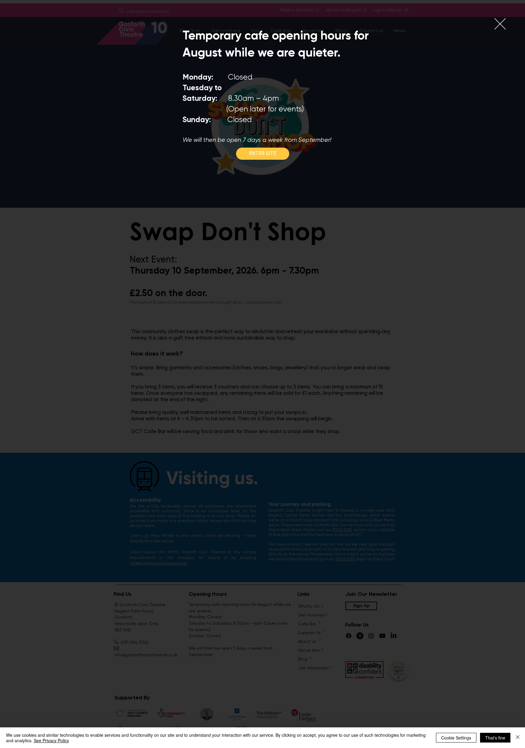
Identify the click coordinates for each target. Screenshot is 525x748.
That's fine (495, 738)
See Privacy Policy (51, 740)
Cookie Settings (456, 738)
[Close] (517, 737)
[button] (500, 23)
